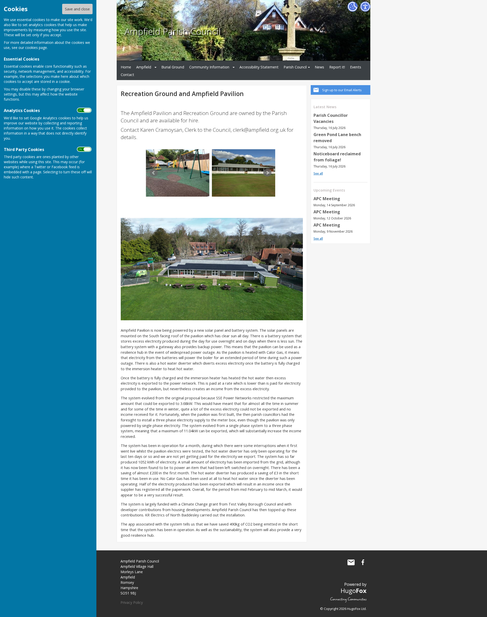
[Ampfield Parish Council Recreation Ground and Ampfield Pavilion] (177, 173)
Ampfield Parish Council (173, 31)
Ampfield (143, 67)
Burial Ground (172, 67)
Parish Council (295, 67)
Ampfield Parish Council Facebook (363, 562)
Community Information (209, 67)
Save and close (77, 9)
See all (318, 173)
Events (355, 67)
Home (126, 67)
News (319, 67)
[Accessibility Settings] (365, 7)
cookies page (36, 47)
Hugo (354, 590)
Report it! (337, 67)
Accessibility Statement (259, 67)
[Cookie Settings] (352, 7)
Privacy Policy (131, 602)
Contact (127, 74)
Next (267, 173)
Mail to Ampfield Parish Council (351, 562)
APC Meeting (327, 198)
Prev (154, 173)
